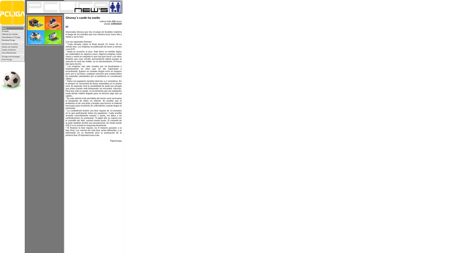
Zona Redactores (9, 53)
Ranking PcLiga (8, 40)
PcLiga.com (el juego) (11, 56)
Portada (5, 31)
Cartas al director (9, 50)
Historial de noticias (10, 34)
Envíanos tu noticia (10, 44)
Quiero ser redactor (10, 47)
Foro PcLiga (7, 59)
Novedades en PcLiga (11, 37)
